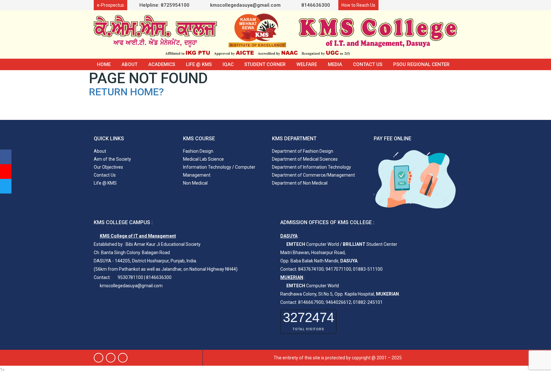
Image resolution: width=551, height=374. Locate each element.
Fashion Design (198, 151)
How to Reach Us (358, 5)
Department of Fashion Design (302, 151)
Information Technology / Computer (219, 167)
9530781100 (130, 277)
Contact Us (367, 64)
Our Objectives (108, 167)
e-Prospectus (110, 5)
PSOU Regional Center (421, 64)
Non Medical (195, 183)
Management (196, 175)
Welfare (307, 64)
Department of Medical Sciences (305, 159)
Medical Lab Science (203, 159)
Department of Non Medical (299, 183)
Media (335, 64)
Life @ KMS (199, 64)
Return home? (126, 92)
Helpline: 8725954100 (164, 5)
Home (104, 64)
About (129, 64)
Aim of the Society (112, 159)
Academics (161, 64)
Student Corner (265, 64)
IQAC (228, 64)
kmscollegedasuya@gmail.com (245, 5)
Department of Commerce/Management (313, 175)
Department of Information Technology (311, 167)
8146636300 (315, 5)
